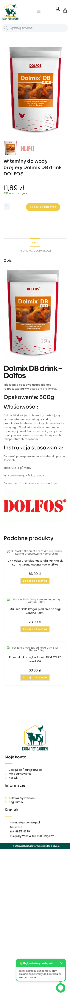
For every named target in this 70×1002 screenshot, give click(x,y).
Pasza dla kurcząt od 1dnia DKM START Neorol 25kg (35, 658)
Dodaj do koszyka (43, 207)
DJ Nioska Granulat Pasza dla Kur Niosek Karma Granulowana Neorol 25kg (35, 562)
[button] (38, 11)
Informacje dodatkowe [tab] (35, 250)
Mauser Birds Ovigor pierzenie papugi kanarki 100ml (35, 610)
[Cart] (65, 10)
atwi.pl (56, 845)
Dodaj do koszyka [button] (35, 580)
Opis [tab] (35, 242)
